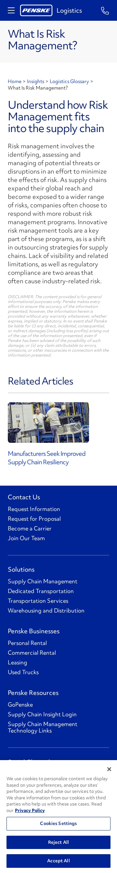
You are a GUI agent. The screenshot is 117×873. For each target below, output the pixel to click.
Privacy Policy (30, 810)
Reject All (58, 842)
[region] (58, 816)
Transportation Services (38, 601)
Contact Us (24, 497)
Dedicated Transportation (41, 591)
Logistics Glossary (69, 81)
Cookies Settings (58, 823)
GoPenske (20, 704)
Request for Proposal (34, 518)
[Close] (109, 769)
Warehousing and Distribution (46, 610)
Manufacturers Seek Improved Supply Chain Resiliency (46, 457)
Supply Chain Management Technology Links (42, 727)
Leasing (17, 662)
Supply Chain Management (42, 581)
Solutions (21, 569)
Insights (35, 81)
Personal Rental (27, 643)
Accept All (58, 861)
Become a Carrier (30, 528)
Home (14, 81)
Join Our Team (26, 538)
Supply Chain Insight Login (42, 714)
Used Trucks (23, 672)
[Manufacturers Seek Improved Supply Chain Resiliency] (58, 422)
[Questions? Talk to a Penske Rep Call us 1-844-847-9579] (105, 10)
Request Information (34, 509)
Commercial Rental (32, 652)
